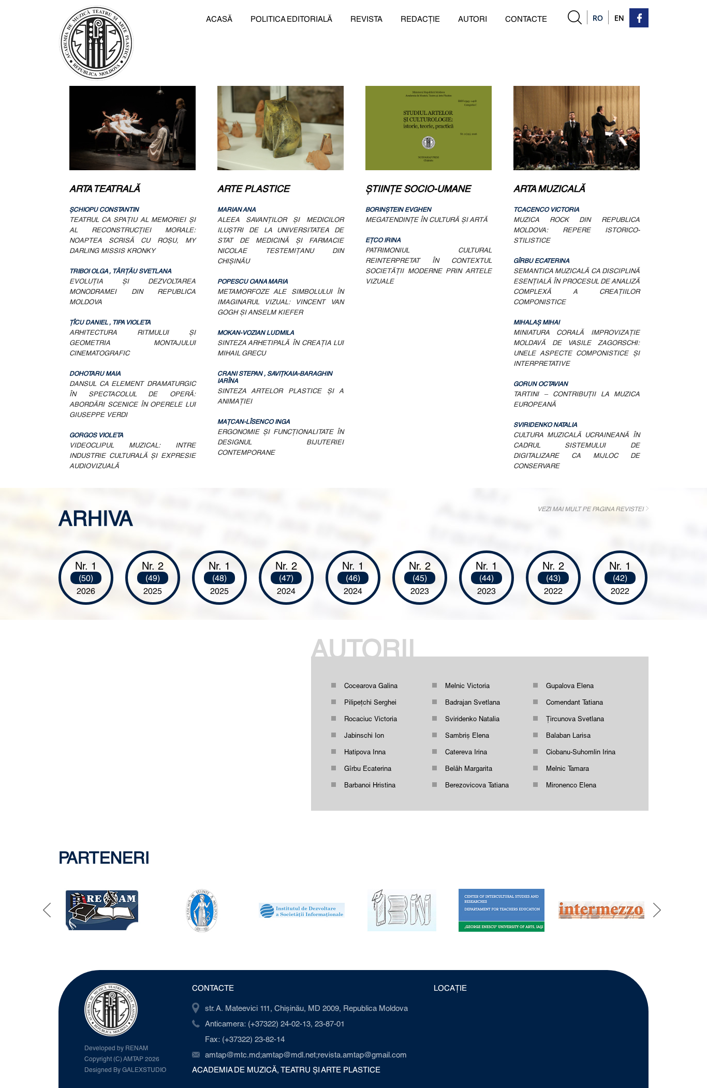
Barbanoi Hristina (369, 785)
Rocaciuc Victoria (370, 718)
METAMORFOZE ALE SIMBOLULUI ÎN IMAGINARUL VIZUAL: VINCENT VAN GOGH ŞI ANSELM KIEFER (280, 301)
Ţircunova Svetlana (575, 718)
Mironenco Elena (571, 785)
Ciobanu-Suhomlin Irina (580, 752)
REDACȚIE (420, 18)
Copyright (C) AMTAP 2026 (121, 1058)
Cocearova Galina (370, 685)
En (619, 18)
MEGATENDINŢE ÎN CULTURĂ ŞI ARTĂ (426, 219)
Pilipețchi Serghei (370, 702)
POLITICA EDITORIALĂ (291, 18)
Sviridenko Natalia (472, 718)
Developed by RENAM (116, 1047)
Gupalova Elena (570, 685)
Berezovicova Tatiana (477, 785)
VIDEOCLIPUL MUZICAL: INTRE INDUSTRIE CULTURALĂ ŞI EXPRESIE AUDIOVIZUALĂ (132, 455)
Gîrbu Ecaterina (367, 768)
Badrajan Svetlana (472, 702)
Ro (598, 18)
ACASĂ (219, 18)
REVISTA (366, 18)
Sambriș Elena (467, 735)
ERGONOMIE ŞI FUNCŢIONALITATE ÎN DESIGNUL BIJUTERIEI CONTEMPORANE (280, 441)
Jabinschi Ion (364, 735)
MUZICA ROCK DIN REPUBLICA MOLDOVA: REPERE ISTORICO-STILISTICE (576, 229)
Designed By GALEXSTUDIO (125, 1069)
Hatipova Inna (365, 752)
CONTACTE (526, 18)
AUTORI (472, 18)
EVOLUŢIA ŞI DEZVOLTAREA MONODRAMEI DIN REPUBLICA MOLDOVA (132, 291)
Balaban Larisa (568, 735)
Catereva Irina (466, 752)
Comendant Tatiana (574, 702)
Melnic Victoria (467, 685)
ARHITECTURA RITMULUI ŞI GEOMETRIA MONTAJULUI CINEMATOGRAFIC (132, 342)
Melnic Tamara (567, 768)
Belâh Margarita (468, 768)
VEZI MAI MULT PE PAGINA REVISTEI (590, 508)
